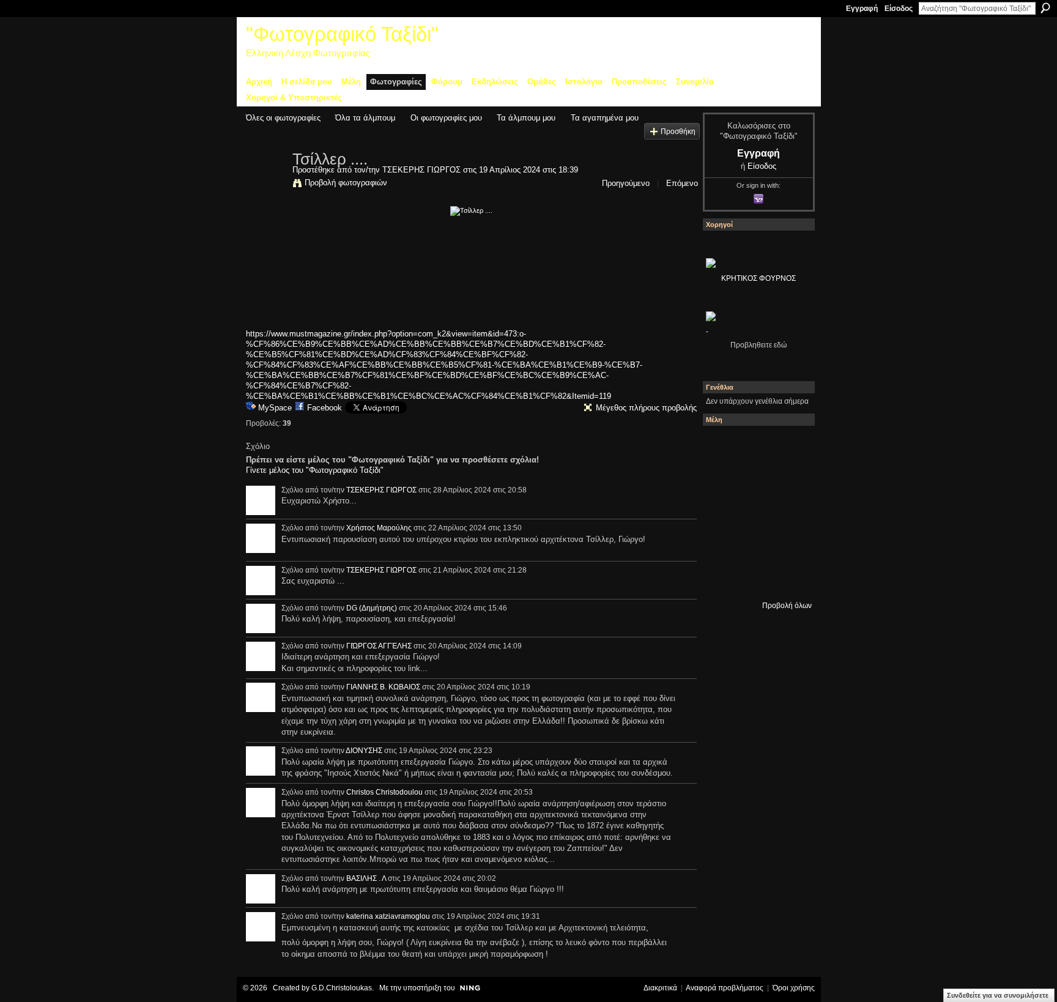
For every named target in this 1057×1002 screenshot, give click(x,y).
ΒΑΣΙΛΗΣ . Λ (366, 878)
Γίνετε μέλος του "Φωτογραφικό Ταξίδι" (315, 470)
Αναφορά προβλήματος (724, 988)
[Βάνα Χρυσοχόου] (755, 479)
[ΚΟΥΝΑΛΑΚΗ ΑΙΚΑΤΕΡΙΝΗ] (722, 446)
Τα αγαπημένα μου (605, 117)
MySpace (275, 407)
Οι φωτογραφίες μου (446, 117)
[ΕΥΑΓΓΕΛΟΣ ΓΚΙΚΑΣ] (755, 545)
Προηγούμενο (626, 183)
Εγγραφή (862, 8)
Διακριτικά (660, 988)
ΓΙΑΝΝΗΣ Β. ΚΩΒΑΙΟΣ (383, 687)
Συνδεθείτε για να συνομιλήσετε (997, 995)
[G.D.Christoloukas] (788, 578)
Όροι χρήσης (794, 988)
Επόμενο (682, 183)
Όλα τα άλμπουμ (365, 117)
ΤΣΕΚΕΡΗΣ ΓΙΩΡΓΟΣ (421, 169)
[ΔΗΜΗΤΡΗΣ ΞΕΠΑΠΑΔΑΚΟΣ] (788, 479)
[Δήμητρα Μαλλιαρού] (788, 446)
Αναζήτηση (1045, 7)
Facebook (324, 407)
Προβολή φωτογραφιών (346, 182)
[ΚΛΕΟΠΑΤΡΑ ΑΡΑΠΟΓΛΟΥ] (755, 512)
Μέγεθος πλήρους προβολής (646, 407)
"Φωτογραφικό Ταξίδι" (342, 34)
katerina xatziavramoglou (388, 916)
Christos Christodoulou (384, 792)
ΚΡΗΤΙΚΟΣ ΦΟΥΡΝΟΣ (758, 278)
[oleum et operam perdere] (755, 446)
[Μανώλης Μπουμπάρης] (722, 545)
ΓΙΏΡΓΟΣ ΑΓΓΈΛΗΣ (379, 646)
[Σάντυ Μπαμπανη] (788, 545)
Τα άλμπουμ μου (526, 117)
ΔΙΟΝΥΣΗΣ (364, 750)
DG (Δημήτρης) (371, 608)
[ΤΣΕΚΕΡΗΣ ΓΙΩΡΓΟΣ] (265, 184)
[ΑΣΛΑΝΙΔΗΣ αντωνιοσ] (722, 512)
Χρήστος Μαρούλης (379, 528)
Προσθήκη (678, 131)
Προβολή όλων (787, 605)
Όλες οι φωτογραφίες (283, 117)
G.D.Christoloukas (341, 988)
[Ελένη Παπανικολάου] (788, 512)
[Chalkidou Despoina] (722, 479)
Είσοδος (899, 8)
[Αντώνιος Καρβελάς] (755, 578)
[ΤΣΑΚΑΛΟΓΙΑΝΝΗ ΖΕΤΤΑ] (722, 578)
